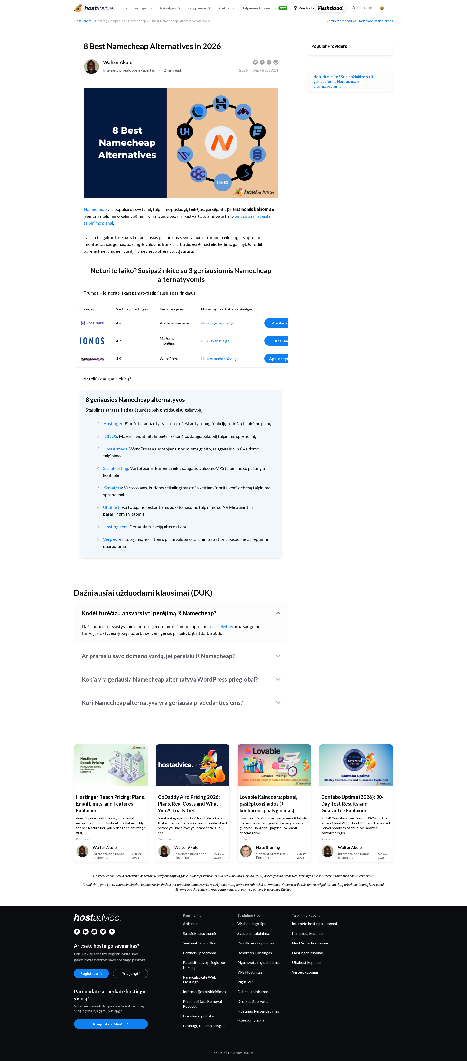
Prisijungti (130, 973)
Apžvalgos (167, 8)
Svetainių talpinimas (254, 933)
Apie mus (190, 923)
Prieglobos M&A (108, 1024)
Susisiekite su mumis (200, 933)
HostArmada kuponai (310, 943)
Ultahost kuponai (306, 962)
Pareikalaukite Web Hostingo (199, 979)
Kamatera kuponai (307, 933)
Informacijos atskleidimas (204, 991)
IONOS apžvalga (215, 340)
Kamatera (112, 487)
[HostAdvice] (94, 8)
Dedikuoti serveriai (253, 1001)
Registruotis (91, 973)
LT (387, 8)
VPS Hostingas (249, 972)
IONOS (110, 436)
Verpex (110, 539)
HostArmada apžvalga (220, 358)
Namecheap (95, 209)
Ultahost (111, 507)
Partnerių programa (199, 952)
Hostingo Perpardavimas (258, 1011)
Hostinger (113, 423)
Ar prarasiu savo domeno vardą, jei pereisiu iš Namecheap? (158, 655)
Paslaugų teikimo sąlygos (204, 1025)
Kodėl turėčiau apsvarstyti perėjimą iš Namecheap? (149, 613)
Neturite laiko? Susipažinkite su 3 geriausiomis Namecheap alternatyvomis (343, 81)
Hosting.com (115, 526)
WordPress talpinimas (255, 943)
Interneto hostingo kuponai (314, 923)
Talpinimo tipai (136, 8)
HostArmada (115, 448)
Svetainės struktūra (199, 943)
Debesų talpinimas (253, 991)
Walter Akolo (118, 62)
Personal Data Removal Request (202, 1003)
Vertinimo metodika (341, 21)
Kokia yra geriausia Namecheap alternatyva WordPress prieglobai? (170, 679)
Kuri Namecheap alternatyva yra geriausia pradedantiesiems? (162, 702)
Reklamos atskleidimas (376, 21)
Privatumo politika (198, 1016)
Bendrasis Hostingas (254, 952)
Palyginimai (197, 8)
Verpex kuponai (305, 972)
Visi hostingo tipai (252, 923)
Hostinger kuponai (307, 952)
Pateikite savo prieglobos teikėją (204, 965)
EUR (366, 8)
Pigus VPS (245, 982)
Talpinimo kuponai (264, 8)
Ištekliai (224, 8)
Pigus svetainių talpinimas (258, 962)
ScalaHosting (115, 468)
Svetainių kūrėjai (251, 1020)
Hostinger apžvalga (217, 323)
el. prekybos (221, 626)
